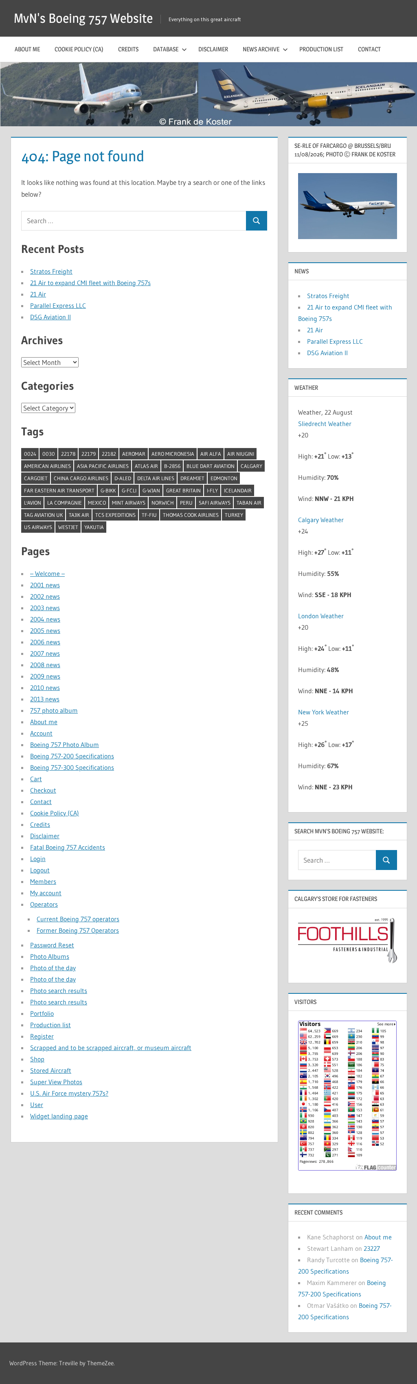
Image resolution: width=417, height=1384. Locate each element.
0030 (48, 453)
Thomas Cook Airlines (191, 515)
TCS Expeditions (115, 515)
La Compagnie (64, 502)
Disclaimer (213, 49)
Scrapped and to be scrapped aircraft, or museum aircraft (110, 1047)
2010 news (45, 687)
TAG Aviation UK (43, 515)
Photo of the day (53, 968)
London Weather (321, 616)
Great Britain (183, 490)
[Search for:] (133, 221)
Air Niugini (240, 453)
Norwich (162, 502)
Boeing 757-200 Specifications (72, 756)
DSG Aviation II (50, 317)
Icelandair (238, 490)
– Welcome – (47, 573)
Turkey (234, 515)
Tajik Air (79, 515)
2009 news (45, 676)
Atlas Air (146, 466)
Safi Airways (214, 502)
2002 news (45, 596)
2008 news (45, 665)
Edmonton (224, 478)
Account (41, 733)
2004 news (45, 619)
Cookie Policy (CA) (79, 49)
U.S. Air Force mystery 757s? (69, 1093)
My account (45, 893)
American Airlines (47, 466)
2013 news (44, 699)
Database (165, 49)
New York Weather (323, 712)
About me (27, 49)
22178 (68, 453)
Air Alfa (210, 453)
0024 (30, 453)
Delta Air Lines (155, 478)
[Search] (256, 221)
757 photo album (54, 710)
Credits (128, 49)
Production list (321, 49)
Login (38, 859)
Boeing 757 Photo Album (64, 744)
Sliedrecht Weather (325, 424)
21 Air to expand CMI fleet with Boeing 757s (90, 283)
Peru (186, 502)
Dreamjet (192, 478)
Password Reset (52, 945)
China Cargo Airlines (81, 478)
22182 (109, 453)
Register (42, 1036)
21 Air (38, 294)
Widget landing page (59, 1116)
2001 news (45, 585)
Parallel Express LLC (58, 305)
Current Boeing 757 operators (78, 919)
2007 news (45, 653)
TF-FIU (149, 515)
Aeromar (133, 453)
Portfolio (42, 1013)
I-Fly (212, 490)
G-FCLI (129, 490)
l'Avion (32, 502)
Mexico (97, 502)
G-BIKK (108, 490)
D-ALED (122, 478)
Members (43, 881)
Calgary (251, 466)
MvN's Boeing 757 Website (83, 18)
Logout (40, 870)
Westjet (68, 527)
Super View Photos (56, 1082)
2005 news (45, 630)
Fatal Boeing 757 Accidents (67, 847)
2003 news (45, 608)
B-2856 (172, 466)
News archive (261, 49)
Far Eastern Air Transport (59, 490)
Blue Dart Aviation (211, 466)
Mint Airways (128, 502)
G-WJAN (151, 490)
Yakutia (94, 527)
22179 (88, 453)
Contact (369, 49)
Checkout (43, 790)
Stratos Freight (51, 271)
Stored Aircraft (50, 1070)
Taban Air (249, 502)
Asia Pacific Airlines (103, 466)
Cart (36, 779)
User (36, 1105)
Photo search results (58, 990)
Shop (37, 1059)
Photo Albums (49, 956)
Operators (44, 904)
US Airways (38, 527)
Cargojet (36, 478)
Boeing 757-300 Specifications (72, 767)
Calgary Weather (321, 520)
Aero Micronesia (172, 453)
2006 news (45, 642)
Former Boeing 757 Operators (78, 930)
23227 (372, 1248)
